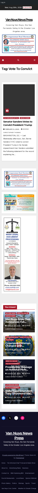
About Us (5, 468)
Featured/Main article (11, 118)
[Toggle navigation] (34, 60)
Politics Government (12, 363)
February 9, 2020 (12, 129)
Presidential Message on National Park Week (18, 369)
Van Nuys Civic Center (9, 488)
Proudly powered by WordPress (13, 455)
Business (25, 468)
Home (3, 463)
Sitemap (21, 483)
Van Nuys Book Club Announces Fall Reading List (17, 322)
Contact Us (5, 473)
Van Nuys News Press (19, 20)
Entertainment (29, 473)
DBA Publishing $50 (17, 473)
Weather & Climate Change (27, 488)
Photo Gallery (6, 483)
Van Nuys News (25, 118)
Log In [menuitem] (3, 2)
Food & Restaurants (8, 478)
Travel (33, 483)
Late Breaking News (12, 337)
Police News (9, 339)
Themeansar (20, 458)
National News (10, 313)
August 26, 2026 (14, 325)
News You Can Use (22, 313)
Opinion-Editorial (31, 478)
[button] (18, 60)
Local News (20, 478)
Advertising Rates (15, 468)
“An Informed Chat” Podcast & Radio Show (21, 463)
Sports (27, 483)
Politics (14, 483)
